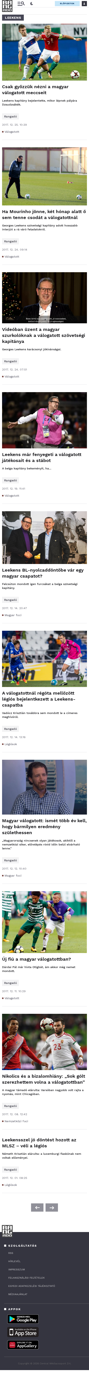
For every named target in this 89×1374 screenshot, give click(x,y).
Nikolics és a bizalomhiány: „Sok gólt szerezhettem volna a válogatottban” (43, 1079)
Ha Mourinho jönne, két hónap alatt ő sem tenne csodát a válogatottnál (44, 214)
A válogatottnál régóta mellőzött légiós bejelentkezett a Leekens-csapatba (38, 699)
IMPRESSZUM (16, 1269)
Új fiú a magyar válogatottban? (36, 959)
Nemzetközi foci (16, 1121)
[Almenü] (21, 3)
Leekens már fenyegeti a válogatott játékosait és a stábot (41, 457)
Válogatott (12, 131)
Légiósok (11, 744)
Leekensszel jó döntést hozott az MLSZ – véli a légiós (39, 1142)
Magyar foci (13, 615)
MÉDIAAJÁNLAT (17, 1294)
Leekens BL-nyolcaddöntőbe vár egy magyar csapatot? (42, 573)
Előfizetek (67, 3)
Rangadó (10, 116)
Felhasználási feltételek (26, 1277)
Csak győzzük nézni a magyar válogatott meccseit (35, 89)
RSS (10, 1253)
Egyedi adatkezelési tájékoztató (31, 1286)
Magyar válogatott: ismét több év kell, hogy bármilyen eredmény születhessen (44, 826)
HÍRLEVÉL (14, 1261)
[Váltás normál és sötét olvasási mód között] (31, 3)
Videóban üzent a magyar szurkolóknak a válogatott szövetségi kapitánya (43, 335)
